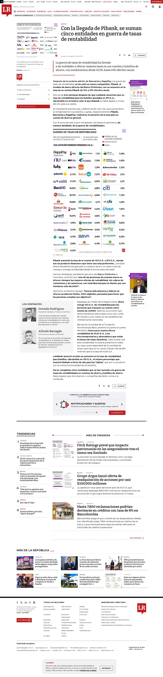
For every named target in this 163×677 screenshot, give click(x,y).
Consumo (46, 614)
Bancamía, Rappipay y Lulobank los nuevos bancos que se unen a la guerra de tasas (138, 107)
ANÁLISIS (88, 11)
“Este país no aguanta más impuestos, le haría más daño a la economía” (33, 491)
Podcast (46, 630)
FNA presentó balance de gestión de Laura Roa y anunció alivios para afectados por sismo (134, 563)
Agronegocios (48, 606)
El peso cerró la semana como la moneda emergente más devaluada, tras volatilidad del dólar (33, 477)
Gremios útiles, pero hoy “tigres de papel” (31, 512)
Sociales (46, 636)
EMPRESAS (41, 11)
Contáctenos (106, 612)
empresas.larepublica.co (59, 648)
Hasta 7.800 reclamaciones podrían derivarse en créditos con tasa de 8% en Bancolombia (107, 510)
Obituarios (65, 628)
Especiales (65, 620)
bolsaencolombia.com (98, 648)
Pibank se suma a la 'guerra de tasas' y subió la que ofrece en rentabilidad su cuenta (138, 300)
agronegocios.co (41, 648)
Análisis (23, 500)
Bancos (126, 557)
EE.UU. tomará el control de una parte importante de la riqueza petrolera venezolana (32, 462)
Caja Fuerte (65, 609)
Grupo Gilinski (96, 15)
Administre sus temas (27, 106)
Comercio (127, 574)
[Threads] (35, 603)
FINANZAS (21, 11)
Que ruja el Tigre (27, 503)
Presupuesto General (44, 15)
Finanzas (46, 622)
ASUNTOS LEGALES (101, 11)
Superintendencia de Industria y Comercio (116, 625)
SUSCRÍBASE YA (117, 413)
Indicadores (47, 625)
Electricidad (84, 15)
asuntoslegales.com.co (25, 648)
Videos (63, 636)
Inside (82, 625)
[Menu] (15, 11)
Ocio (37, 574)
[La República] (7, 10)
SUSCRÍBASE (157, 2)
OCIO (49, 11)
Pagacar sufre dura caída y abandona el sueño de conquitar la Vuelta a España (46, 580)
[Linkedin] (129, 55)
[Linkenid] (26, 603)
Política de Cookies (88, 670)
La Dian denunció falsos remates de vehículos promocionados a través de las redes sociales (90, 563)
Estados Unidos (26, 456)
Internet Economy (49, 628)
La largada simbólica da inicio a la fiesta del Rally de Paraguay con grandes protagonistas (46, 563)
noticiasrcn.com (69, 650)
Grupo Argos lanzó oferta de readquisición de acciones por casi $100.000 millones (104, 479)
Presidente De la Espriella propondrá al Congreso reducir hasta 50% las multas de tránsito (33, 446)
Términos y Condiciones (109, 617)
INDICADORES (129, 11)
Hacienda (23, 440)
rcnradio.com (57, 650)
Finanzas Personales (68, 622)
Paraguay (38, 557)
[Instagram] (31, 603)
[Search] (146, 7)
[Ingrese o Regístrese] (159, 6)
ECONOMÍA (31, 11)
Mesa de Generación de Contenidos (114, 606)
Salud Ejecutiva (85, 630)
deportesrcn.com (107, 650)
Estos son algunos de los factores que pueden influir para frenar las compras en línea (134, 580)
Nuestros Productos (108, 609)
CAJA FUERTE (116, 11)
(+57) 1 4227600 (23, 612)
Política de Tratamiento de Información (115, 620)
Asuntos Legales (49, 609)
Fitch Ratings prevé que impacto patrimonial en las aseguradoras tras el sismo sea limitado (108, 449)
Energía (75, 15)
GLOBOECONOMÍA (60, 11)
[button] (56, 404)
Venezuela (115, 15)
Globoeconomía (85, 622)
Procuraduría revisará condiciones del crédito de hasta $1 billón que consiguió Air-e (90, 580)
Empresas (47, 620)
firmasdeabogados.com (79, 648)
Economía (83, 614)
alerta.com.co (94, 650)
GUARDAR (141, 55)
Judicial (82, 574)
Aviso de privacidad (108, 614)
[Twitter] (124, 55)
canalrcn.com (45, 650)
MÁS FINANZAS (135, 538)
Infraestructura (66, 625)
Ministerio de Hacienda (62, 15)
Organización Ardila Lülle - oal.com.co (137, 648)
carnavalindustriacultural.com (27, 650)
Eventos (82, 620)
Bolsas (22, 471)
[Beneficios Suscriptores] (153, 6)
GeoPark (106, 15)
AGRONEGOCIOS (76, 11)
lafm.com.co (82, 650)
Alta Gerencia (66, 606)
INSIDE (138, 11)
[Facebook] (119, 55)
